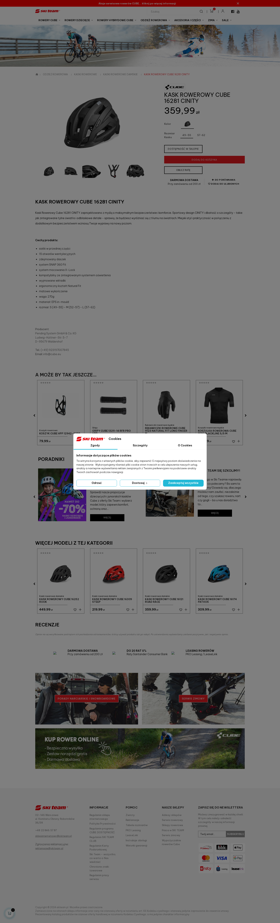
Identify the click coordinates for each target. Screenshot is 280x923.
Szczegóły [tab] (140, 445)
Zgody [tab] (95, 445)
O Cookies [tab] (185, 445)
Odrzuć (97, 483)
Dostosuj (138, 483)
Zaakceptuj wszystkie (183, 483)
